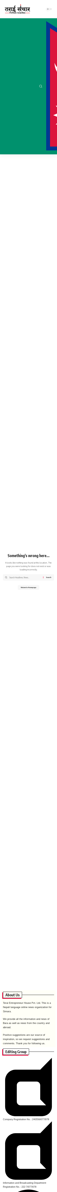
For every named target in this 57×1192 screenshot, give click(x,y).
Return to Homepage (28, 587)
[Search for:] (25, 577)
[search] (40, 86)
